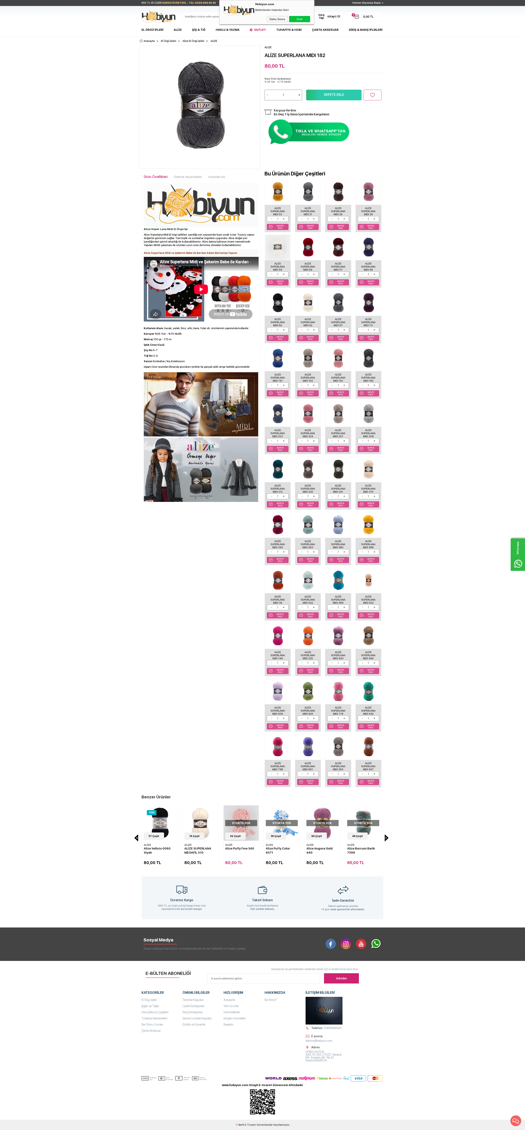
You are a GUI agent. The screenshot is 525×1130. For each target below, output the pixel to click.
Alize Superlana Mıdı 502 (368, 599)
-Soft (240, 1124)
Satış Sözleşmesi (193, 1012)
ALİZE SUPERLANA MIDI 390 (277, 544)
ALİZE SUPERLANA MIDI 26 (338, 211)
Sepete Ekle (334, 95)
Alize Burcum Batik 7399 (361, 850)
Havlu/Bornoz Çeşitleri (155, 1012)
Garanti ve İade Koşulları (197, 1018)
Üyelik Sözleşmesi (193, 1006)
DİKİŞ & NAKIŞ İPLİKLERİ (365, 29)
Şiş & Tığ (198, 29)
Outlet (260, 29)
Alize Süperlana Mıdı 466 (368, 655)
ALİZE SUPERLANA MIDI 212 (277, 488)
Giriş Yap (321, 16)
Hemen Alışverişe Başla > (367, 2)
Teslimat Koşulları (193, 1000)
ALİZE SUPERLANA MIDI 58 (368, 266)
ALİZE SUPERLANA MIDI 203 (277, 433)
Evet (299, 19)
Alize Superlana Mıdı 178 (338, 710)
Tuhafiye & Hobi (289, 29)
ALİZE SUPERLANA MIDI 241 (338, 488)
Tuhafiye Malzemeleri (155, 1018)
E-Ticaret (250, 1124)
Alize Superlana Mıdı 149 (277, 655)
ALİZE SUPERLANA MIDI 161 (338, 377)
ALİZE (147, 844)
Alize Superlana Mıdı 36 (277, 599)
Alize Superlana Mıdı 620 (308, 710)
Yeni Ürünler (231, 1006)
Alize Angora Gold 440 (319, 850)
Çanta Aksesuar (325, 29)
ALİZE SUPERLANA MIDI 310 (368, 488)
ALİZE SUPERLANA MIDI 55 (277, 266)
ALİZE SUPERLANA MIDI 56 (308, 266)
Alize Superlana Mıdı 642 (368, 710)
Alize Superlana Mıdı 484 (338, 599)
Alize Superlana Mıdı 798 (277, 766)
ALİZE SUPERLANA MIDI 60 (277, 322)
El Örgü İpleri (152, 29)
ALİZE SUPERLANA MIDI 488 (368, 544)
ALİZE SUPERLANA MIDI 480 (338, 544)
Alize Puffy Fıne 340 (239, 848)
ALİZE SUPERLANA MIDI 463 (308, 544)
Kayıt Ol (334, 16)
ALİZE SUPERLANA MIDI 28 (368, 211)
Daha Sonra (277, 19)
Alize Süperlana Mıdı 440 (338, 655)
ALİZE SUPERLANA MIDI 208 (368, 433)
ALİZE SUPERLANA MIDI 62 (308, 322)
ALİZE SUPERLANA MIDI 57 (338, 266)
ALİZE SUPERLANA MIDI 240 (308, 488)
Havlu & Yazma (228, 29)
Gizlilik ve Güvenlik (194, 1024)
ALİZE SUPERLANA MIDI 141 (277, 377)
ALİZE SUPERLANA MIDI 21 (308, 211)
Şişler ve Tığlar (150, 1006)
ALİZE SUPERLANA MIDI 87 (338, 322)
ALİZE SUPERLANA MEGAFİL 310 (197, 850)
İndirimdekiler (232, 1012)
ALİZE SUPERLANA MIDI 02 (277, 211)
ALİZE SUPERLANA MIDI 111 (368, 322)
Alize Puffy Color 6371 (278, 850)
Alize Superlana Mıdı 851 (308, 766)
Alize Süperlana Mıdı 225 (308, 655)
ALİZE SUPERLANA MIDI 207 (338, 433)
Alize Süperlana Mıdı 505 (277, 710)
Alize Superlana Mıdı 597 (368, 766)
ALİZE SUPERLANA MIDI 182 (368, 377)
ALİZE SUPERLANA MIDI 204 (308, 433)
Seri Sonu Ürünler (152, 1024)
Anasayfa (229, 1000)
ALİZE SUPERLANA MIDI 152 (308, 377)
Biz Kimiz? (271, 1000)
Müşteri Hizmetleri (235, 1018)
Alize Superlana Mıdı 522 (308, 599)
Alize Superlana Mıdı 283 (338, 766)
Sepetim (228, 1024)
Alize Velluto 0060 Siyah (157, 850)
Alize (178, 29)
